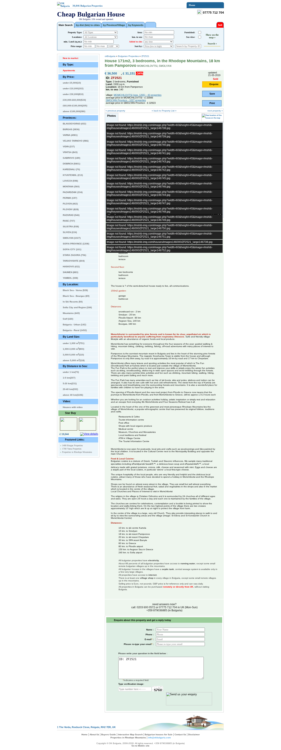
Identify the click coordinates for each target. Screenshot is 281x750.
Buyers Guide (108, 734)
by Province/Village (114, 25)
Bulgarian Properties (91, 5)
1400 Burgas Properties (72, 445)
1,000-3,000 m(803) (73, 348)
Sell (220, 25)
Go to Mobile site (140, 746)
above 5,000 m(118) (74, 360)
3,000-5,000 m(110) (73, 354)
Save (212, 93)
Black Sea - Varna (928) (75, 290)
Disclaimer (194, 734)
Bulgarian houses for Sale (159, 734)
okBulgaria (110, 56)
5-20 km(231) (70, 383)
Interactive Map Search (130, 734)
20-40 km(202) (70, 389)
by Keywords (135, 25)
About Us (94, 734)
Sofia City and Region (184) (77, 307)
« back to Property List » (164, 110)
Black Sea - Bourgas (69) (76, 296)
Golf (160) (68, 319)
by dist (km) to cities (88, 25)
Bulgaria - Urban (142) (74, 324)
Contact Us (180, 734)
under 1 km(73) (71, 372)
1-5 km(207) (69, 378)
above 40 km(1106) (73, 395)
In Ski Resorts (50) (73, 301)
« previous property (115, 110)
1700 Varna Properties (71, 449)
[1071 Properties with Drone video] (150, 25)
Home (192, 5)
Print (212, 103)
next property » (215, 110)
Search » (212, 43)
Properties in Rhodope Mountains (77, 452)
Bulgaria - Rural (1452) (75, 330)
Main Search (66, 25)
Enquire (213, 84)
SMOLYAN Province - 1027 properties (126, 100)
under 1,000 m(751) (73, 342)
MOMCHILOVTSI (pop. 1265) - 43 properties (138, 95)
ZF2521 (145, 56)
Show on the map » (212, 36)
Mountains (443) (71, 313)
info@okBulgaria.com (159, 737)
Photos (111, 115)
